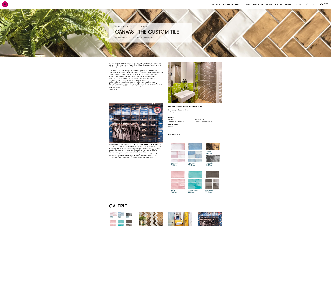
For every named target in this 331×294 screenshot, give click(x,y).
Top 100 (278, 5)
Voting (299, 5)
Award (269, 5)
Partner (288, 5)
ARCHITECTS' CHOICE (231, 5)
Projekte (216, 5)
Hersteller (258, 5)
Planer (247, 5)
